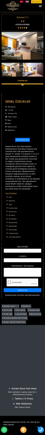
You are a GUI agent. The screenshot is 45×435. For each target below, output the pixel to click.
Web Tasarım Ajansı (22, 407)
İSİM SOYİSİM (22, 247)
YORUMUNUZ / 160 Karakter (22, 266)
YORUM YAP (22, 290)
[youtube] (38, 427)
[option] (22, 46)
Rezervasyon (36, 2)
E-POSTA (22, 256)
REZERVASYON (23, 140)
